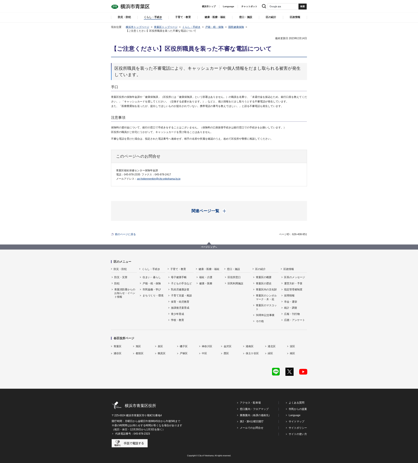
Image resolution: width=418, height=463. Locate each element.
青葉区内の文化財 (266, 289)
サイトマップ (296, 421)
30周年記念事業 (265, 315)
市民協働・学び (152, 289)
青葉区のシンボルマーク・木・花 (266, 297)
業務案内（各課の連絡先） (255, 415)
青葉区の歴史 (264, 283)
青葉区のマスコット (266, 307)
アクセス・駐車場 (250, 402)
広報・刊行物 (292, 314)
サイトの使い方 (298, 434)
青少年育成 (177, 314)
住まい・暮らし (152, 277)
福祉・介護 (205, 277)
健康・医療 (205, 283)
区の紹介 (260, 269)
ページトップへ (209, 247)
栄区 (292, 346)
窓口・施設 (233, 269)
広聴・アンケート (294, 320)
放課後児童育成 (180, 307)
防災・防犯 (120, 269)
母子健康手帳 (179, 277)
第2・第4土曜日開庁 (252, 421)
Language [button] (228, 6)
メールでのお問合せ (251, 427)
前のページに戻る (125, 234)
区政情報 (288, 269)
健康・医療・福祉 (209, 269)
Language (294, 415)
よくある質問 (296, 402)
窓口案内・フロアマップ (254, 409)
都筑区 (140, 353)
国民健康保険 (236, 27)
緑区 (270, 353)
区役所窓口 (234, 277)
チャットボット (249, 6)
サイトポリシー (298, 427)
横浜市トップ (209, 6)
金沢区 (228, 346)
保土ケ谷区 (252, 353)
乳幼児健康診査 (180, 289)
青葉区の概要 (264, 277)
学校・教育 (177, 320)
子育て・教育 (178, 269)
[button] (209, 211)
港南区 (250, 346)
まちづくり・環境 (153, 295)
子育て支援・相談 (181, 295)
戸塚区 (184, 353)
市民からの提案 (298, 409)
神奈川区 (207, 346)
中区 (204, 353)
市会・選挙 (290, 301)
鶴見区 (162, 353)
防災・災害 (120, 277)
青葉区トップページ (165, 27)
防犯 (117, 283)
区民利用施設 (235, 283)
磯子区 (184, 346)
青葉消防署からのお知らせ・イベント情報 (124, 293)
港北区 (272, 346)
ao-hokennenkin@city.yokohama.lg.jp (158, 178)
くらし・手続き (191, 27)
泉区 (160, 346)
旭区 (138, 346)
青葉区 (117, 346)
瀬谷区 (117, 353)
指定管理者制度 (293, 289)
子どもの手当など (181, 283)
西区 (226, 353)
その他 (260, 321)
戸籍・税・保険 (214, 27)
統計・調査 (290, 307)
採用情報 (289, 295)
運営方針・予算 (293, 283)
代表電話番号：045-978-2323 (132, 433)
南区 (292, 353)
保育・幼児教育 (180, 301)
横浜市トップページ (137, 27)
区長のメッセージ (294, 277)
